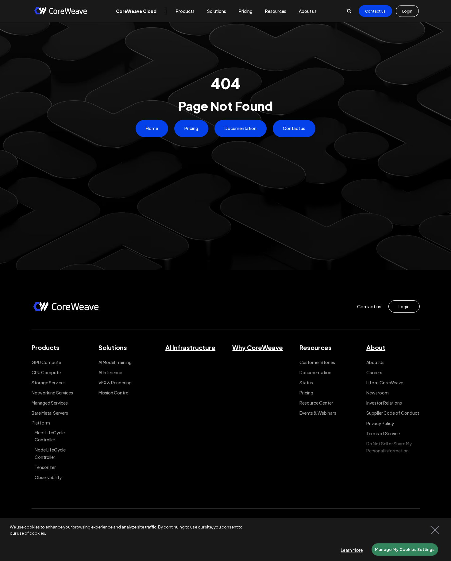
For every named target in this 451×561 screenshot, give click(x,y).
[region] (225, 539)
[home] (60, 11)
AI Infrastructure (190, 347)
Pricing (191, 128)
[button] (136, 11)
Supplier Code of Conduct (392, 413)
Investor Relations (384, 402)
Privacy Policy (380, 423)
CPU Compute (46, 372)
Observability (48, 477)
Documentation (240, 128)
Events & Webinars (317, 413)
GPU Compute (46, 362)
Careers (374, 372)
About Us (375, 362)
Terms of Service (383, 433)
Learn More (352, 550)
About (375, 347)
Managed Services (50, 402)
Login (407, 11)
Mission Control (113, 392)
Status (306, 382)
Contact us (375, 11)
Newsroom (377, 392)
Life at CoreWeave (384, 382)
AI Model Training (115, 362)
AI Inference (110, 372)
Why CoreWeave (257, 347)
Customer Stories (317, 362)
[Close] (435, 529)
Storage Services (49, 382)
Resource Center (316, 402)
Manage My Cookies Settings (404, 549)
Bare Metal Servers (50, 413)
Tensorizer (45, 467)
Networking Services (52, 392)
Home (152, 128)
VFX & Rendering (115, 382)
